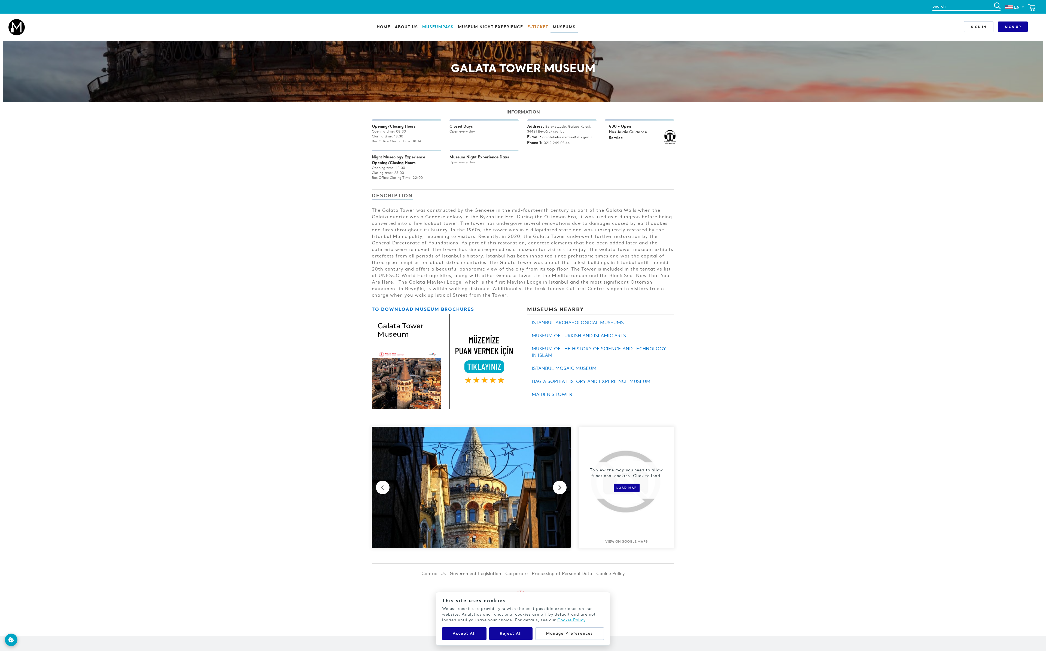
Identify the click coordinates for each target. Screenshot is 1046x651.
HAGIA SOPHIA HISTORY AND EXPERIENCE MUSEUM (591, 381)
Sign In (978, 26)
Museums (564, 26)
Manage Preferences (569, 633)
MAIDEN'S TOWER (552, 394)
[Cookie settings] (11, 640)
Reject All (511, 633)
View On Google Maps (626, 541)
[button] (468, 537)
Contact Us (433, 573)
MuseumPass (438, 26)
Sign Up (1013, 26)
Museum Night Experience (490, 26)
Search (938, 6)
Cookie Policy (610, 573)
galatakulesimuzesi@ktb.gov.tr (567, 137)
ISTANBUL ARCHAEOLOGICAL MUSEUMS (578, 322)
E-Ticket (537, 26)
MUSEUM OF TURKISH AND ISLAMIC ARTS (579, 335)
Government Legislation (475, 573)
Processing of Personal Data (562, 573)
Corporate (516, 573)
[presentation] (383, 487)
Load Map (626, 488)
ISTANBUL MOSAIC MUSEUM (564, 368)
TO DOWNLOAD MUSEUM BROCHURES (423, 309)
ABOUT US (406, 26)
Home (383, 26)
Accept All (464, 633)
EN (1017, 7)
